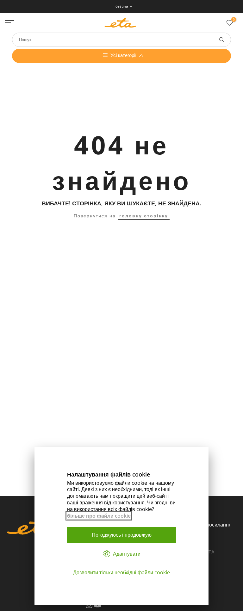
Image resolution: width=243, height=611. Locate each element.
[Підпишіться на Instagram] (89, 605)
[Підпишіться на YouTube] (97, 605)
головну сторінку (143, 216)
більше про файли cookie (99, 515)
